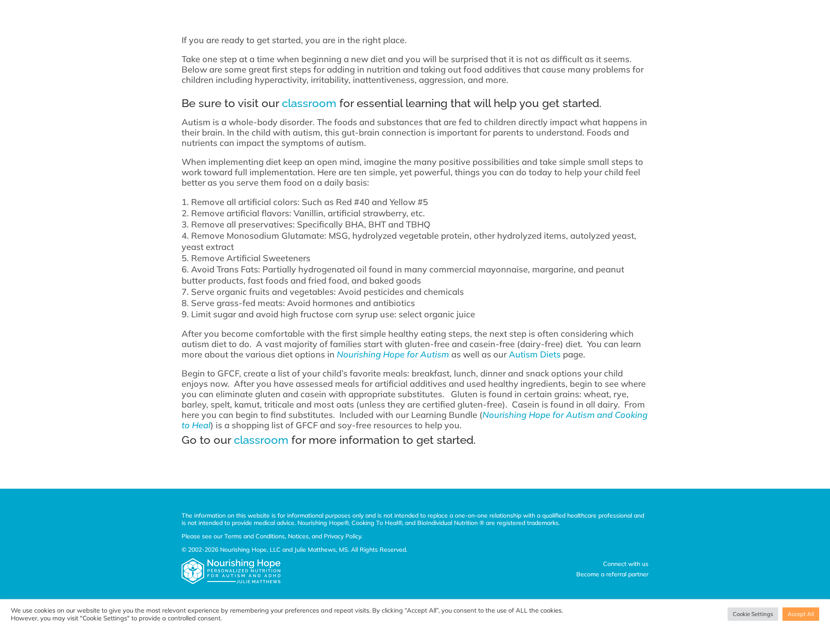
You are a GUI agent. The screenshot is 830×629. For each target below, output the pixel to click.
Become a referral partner (612, 574)
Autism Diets (535, 354)
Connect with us (625, 564)
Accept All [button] (801, 613)
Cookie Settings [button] (753, 613)
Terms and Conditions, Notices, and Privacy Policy (292, 536)
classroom (309, 103)
